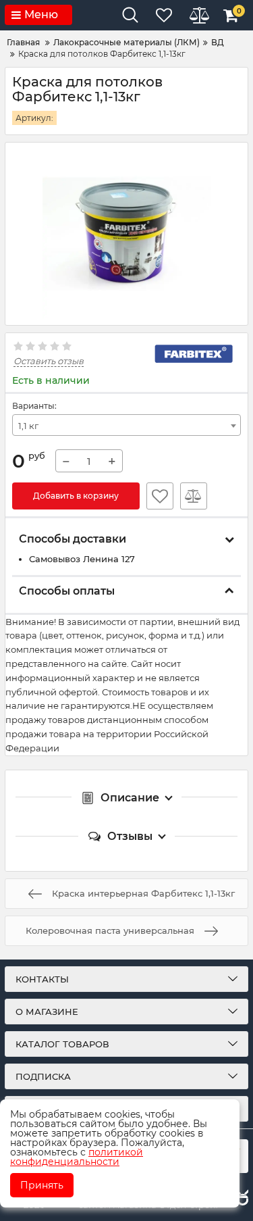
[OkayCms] (240, 1198)
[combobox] (126, 425)
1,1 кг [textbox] (28, 425)
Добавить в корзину (76, 496)
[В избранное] (159, 495)
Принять (41, 1185)
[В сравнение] (193, 495)
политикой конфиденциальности (76, 1157)
